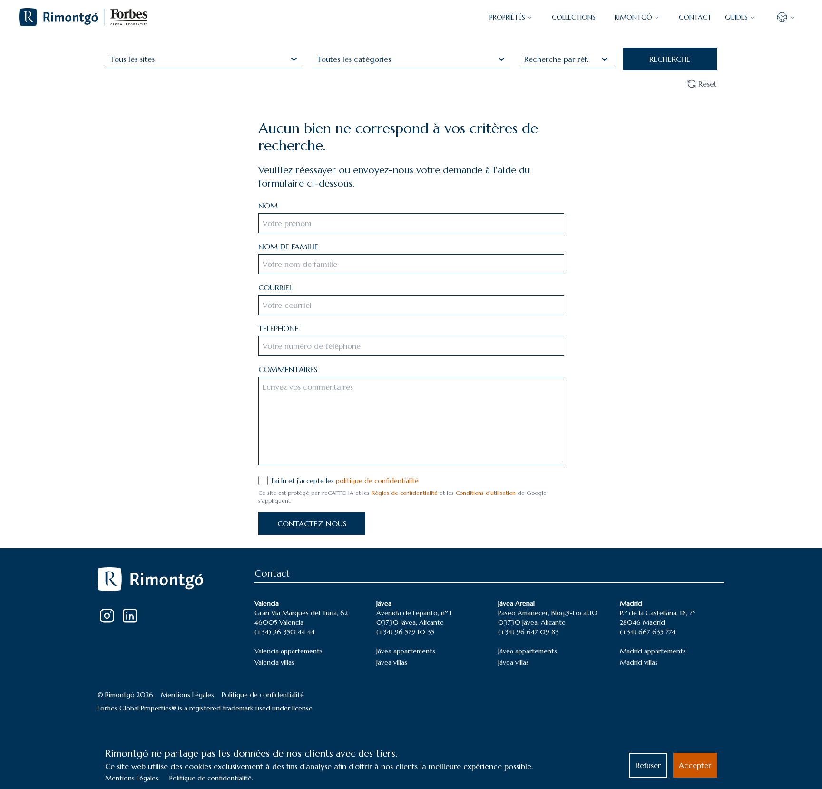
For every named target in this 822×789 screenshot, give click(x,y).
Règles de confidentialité (405, 492)
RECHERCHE (669, 59)
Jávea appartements (405, 651)
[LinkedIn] (129, 615)
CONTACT (695, 17)
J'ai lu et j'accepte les (345, 480)
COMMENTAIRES (287, 369)
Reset (707, 84)
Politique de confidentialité (263, 694)
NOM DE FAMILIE (288, 246)
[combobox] (111, 59)
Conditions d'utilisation (486, 492)
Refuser (648, 765)
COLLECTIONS (574, 17)
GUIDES (736, 17)
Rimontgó (633, 17)
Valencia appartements (288, 651)
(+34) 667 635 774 (647, 632)
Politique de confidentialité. (211, 778)
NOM (268, 205)
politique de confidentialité (377, 480)
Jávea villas (391, 662)
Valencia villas (274, 662)
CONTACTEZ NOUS (311, 523)
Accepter (695, 765)
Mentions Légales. (132, 778)
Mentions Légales (187, 694)
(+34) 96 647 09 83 (528, 632)
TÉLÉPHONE (278, 328)
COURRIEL (275, 287)
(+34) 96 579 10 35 (405, 632)
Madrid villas (639, 662)
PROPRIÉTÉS (507, 17)
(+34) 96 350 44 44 (284, 632)
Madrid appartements (653, 651)
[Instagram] (107, 615)
